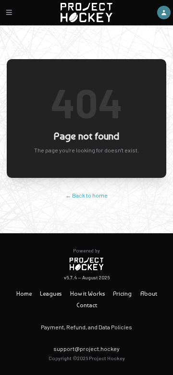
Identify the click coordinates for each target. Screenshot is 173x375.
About (148, 293)
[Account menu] (164, 12)
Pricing (122, 293)
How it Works (87, 293)
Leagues (51, 293)
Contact (86, 305)
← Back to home (86, 195)
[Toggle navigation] (9, 12)
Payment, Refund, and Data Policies (86, 327)
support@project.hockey (86, 348)
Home (24, 293)
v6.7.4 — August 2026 (87, 277)
